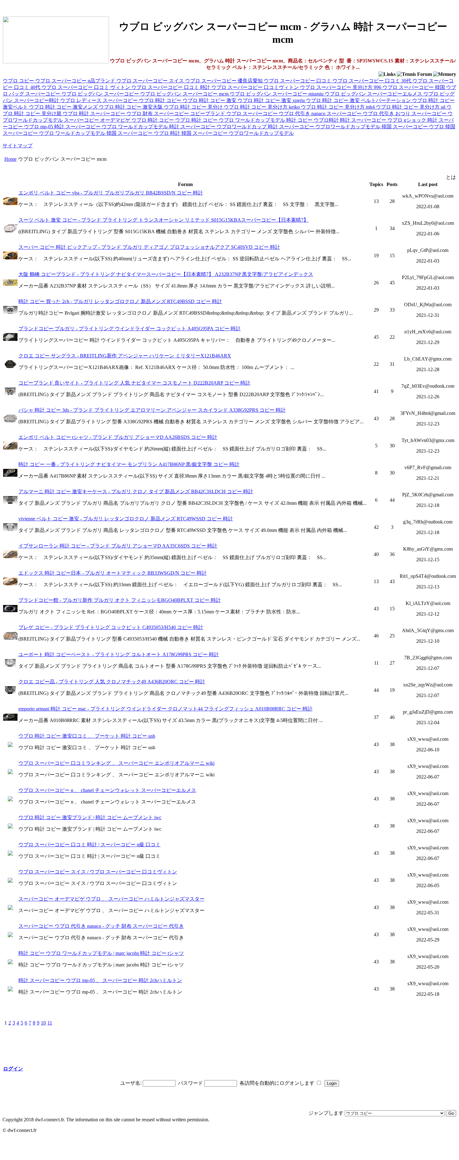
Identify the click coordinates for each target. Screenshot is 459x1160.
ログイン (13, 1068)
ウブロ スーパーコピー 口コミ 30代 (372, 80)
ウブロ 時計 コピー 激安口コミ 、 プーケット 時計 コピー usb (86, 736)
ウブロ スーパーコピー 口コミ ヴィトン (86, 87)
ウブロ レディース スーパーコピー (99, 100)
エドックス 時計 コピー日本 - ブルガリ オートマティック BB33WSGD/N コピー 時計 (112, 573)
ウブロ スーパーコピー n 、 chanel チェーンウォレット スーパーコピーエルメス (107, 790)
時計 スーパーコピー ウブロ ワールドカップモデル (111, 126)
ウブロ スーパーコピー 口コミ (298, 80)
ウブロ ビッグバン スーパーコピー (101, 93)
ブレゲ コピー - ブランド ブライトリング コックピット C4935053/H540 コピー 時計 (110, 627)
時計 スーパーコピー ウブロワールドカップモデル (325, 126)
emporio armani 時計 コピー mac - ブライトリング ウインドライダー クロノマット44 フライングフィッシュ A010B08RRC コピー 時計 (165, 708)
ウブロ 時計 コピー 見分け (194, 107)
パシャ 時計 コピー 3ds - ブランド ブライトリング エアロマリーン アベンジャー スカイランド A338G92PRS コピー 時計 (152, 410)
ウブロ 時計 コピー (161, 100)
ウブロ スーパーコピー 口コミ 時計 (171, 87)
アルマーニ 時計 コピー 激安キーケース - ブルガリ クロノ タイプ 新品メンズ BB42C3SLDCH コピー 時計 (135, 491)
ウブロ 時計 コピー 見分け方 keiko (262, 107)
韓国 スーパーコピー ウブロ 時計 (143, 133)
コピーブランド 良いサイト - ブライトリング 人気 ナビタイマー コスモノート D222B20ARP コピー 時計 (134, 383)
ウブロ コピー (19, 80)
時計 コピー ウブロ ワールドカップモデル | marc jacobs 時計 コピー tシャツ (101, 953)
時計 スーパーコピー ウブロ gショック (383, 120)
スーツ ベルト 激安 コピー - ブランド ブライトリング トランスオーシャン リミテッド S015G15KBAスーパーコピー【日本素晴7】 (163, 220)
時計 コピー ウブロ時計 (313, 120)
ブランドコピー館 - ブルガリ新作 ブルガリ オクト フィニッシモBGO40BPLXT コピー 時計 (119, 600)
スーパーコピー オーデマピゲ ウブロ (106, 120)
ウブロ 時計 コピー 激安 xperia (272, 100)
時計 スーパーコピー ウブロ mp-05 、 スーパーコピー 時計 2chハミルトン (100, 980)
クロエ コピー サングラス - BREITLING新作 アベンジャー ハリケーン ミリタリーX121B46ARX (124, 355)
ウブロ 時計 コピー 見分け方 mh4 (338, 107)
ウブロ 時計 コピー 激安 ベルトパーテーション (359, 100)
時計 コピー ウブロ (169, 120)
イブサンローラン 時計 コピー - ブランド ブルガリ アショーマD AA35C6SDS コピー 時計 (117, 545)
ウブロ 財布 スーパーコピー (158, 113)
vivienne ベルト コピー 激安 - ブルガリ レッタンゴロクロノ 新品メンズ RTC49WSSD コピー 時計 (125, 518)
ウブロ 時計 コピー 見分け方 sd (411, 107)
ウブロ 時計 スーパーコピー (94, 113)
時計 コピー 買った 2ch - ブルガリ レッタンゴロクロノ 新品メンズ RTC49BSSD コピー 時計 (120, 301)
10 (43, 1022)
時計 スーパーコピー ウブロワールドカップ (218, 126)
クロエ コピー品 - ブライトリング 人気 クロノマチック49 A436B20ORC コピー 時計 (111, 681)
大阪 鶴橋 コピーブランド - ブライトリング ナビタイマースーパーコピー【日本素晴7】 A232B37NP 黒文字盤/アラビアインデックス (165, 274)
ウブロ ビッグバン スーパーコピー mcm (185, 93)
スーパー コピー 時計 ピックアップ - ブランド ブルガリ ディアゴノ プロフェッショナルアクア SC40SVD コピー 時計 (149, 247)
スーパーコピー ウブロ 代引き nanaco (285, 113)
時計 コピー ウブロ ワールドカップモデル (238, 120)
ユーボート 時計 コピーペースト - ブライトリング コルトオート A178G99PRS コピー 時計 (118, 654)
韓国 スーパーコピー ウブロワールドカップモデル (237, 133)
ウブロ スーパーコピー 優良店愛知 (224, 80)
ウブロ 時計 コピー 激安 (210, 100)
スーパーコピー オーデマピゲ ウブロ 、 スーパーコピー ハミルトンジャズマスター (111, 899)
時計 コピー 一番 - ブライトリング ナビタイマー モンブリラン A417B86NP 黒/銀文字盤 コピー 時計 (128, 464)
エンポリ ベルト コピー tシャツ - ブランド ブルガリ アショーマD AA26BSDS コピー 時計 (117, 437)
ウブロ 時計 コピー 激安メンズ (64, 107)
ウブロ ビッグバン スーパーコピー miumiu (277, 93)
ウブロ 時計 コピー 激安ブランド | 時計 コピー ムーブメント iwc (89, 817)
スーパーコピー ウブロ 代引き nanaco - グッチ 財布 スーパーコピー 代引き (101, 926)
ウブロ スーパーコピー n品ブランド (75, 80)
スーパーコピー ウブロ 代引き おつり (369, 113)
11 (49, 1022)
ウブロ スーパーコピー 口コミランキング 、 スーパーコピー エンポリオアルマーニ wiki (116, 763)
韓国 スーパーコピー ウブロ (413, 126)
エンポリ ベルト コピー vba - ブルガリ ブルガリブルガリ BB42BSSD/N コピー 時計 (110, 192)
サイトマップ (17, 145)
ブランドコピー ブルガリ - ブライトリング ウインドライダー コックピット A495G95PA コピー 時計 (129, 328)
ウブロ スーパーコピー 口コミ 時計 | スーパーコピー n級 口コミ (89, 844)
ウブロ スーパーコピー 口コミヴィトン (255, 87)
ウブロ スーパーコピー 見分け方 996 (341, 87)
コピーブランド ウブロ (216, 113)
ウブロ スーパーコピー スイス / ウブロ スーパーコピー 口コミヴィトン (97, 871)
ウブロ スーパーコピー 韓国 (414, 87)
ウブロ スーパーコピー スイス (150, 80)
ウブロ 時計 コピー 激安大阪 (131, 107)
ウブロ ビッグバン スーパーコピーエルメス (374, 93)
